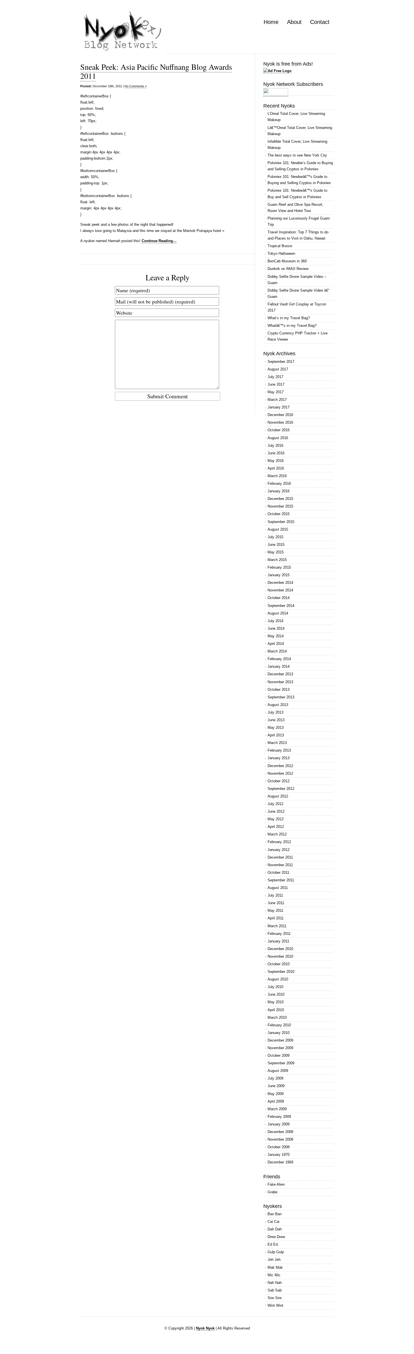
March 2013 (277, 743)
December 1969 (280, 1162)
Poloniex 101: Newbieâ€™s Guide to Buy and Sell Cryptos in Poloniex (297, 193)
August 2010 (278, 979)
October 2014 (279, 598)
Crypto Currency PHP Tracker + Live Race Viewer (298, 336)
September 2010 (281, 971)
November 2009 (280, 1048)
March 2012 (277, 834)
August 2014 (278, 613)
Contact (320, 22)
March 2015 (277, 560)
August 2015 (278, 529)
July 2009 (275, 1078)
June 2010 (276, 994)
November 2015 (280, 506)
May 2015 (276, 552)
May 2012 (276, 819)
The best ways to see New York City (297, 155)
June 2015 (276, 544)
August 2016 (278, 438)
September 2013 (281, 697)
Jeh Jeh (274, 1259)
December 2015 (280, 499)
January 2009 (279, 1124)
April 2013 (276, 735)
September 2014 (281, 606)
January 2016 (279, 491)
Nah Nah (275, 1283)
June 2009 (276, 1086)
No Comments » (135, 86)
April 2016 (276, 468)
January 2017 (279, 407)
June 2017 (276, 384)
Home (271, 22)
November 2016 (280, 422)
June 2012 (276, 811)
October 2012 (279, 781)
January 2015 (279, 575)
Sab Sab (275, 1290)
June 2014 (276, 628)
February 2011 (279, 933)
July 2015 (275, 537)
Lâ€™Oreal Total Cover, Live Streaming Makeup (300, 131)
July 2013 (275, 712)
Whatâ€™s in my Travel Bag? (292, 325)
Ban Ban (275, 1214)
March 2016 (277, 476)
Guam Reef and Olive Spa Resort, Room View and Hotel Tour (295, 207)
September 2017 (281, 361)
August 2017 (278, 369)
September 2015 (281, 522)
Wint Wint (275, 1305)
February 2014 (279, 659)
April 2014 (276, 644)
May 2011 (275, 910)
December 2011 (280, 857)
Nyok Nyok (205, 1328)
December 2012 (280, 766)
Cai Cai (273, 1221)
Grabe (272, 1192)
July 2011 (275, 895)
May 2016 (276, 461)
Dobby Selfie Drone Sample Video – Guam (297, 279)
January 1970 (279, 1154)
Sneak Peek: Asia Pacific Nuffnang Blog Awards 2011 (156, 71)
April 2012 (276, 827)
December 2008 (280, 1132)
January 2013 (279, 758)
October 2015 (279, 514)
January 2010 (279, 1033)
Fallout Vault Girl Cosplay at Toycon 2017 (297, 307)
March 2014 (277, 651)
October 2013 (279, 689)
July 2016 (275, 445)
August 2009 (278, 1071)
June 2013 (276, 720)
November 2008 (280, 1139)
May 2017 (276, 392)
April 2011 (276, 918)
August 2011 (278, 888)
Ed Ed (273, 1244)
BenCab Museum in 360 (287, 261)
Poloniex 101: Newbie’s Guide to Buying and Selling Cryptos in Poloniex (300, 166)
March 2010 (277, 1017)
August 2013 (278, 705)
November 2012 (280, 773)
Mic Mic (274, 1275)
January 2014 (279, 666)
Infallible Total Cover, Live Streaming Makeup (297, 144)
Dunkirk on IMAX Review (288, 269)
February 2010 (279, 1025)
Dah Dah (275, 1229)
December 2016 (280, 415)
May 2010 (276, 1002)
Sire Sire (275, 1298)
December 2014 (280, 582)
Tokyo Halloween (281, 253)
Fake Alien (276, 1184)
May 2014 (276, 636)
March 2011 (277, 926)
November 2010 (280, 956)
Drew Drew (276, 1237)
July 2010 (275, 987)
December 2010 (280, 949)
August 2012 (278, 796)
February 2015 (279, 567)
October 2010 (279, 964)
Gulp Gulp (276, 1252)
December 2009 (280, 1040)
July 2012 (275, 804)
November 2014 (280, 590)
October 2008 (279, 1147)
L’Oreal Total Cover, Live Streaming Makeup (296, 116)
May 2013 (276, 727)
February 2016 (279, 483)
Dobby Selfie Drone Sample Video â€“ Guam (298, 293)
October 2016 (279, 430)
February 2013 (279, 750)
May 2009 (276, 1094)
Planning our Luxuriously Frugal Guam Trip (299, 221)
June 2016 (276, 453)
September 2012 (281, 789)
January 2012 (279, 850)
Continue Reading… (159, 241)
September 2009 (281, 1063)
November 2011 (280, 865)
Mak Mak (275, 1267)
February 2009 (279, 1116)
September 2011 (281, 880)
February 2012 (279, 842)
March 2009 (277, 1109)
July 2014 (275, 621)
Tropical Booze (280, 246)
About (294, 22)
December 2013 (280, 674)
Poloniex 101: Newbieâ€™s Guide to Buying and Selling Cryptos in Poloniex (299, 180)
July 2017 (275, 377)
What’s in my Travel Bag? (289, 318)
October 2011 (278, 872)
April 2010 (276, 1010)
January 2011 (278, 941)
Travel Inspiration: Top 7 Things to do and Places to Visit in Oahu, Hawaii (298, 235)
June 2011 (276, 903)
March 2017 (277, 399)
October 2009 (279, 1055)
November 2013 (280, 682)
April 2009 (276, 1101)
